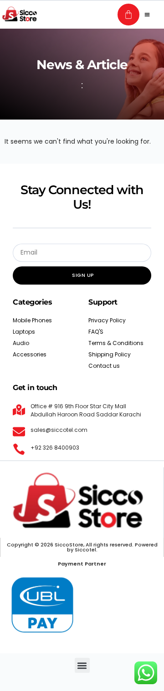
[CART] (128, 14)
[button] (82, 665)
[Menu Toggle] (147, 14)
